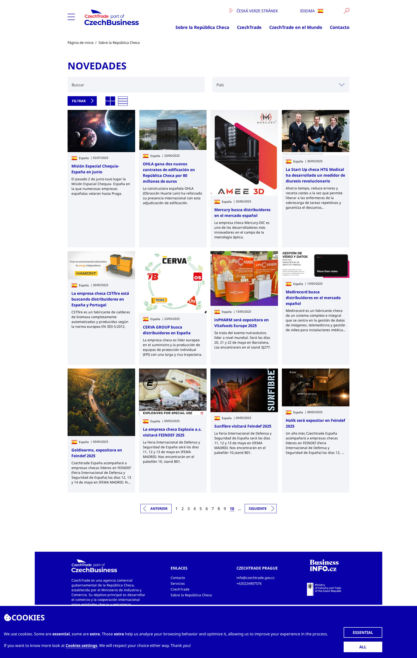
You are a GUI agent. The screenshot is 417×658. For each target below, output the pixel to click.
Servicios (178, 583)
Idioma (308, 10)
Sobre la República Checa (202, 27)
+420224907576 (249, 583)
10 (232, 508)
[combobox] (280, 84)
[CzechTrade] (120, 17)
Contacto (339, 27)
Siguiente (258, 508)
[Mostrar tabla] (123, 101)
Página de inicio (80, 42)
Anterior (158, 508)
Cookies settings (81, 645)
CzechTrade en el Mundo (295, 27)
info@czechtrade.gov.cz (255, 577)
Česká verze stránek (257, 10)
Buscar (78, 84)
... (239, 508)
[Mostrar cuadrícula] (110, 101)
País (220, 84)
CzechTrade (249, 27)
